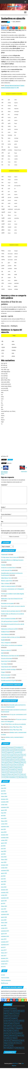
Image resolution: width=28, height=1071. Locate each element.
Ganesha (14, 757)
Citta (3, 752)
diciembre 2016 (4, 958)
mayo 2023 (3, 851)
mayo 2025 (3, 813)
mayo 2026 (3, 788)
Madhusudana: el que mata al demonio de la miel (11, 598)
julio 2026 (3, 785)
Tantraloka (3, 565)
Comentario (4, 485)
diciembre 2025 (4, 799)
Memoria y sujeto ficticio (6, 580)
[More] (25, 28)
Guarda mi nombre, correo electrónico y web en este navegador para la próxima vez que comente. (13, 532)
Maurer (23, 762)
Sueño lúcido (18, 767)
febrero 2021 (4, 906)
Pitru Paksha (4, 664)
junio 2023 (3, 848)
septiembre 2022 (5, 870)
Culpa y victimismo (5, 583)
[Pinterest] (13, 28)
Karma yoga (5, 762)
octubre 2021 (4, 895)
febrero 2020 (4, 922)
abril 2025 (3, 815)
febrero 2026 (4, 796)
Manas (11, 762)
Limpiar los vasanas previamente (8, 586)
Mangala (17, 762)
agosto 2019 (4, 933)
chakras (22, 750)
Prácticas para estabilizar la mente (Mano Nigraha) (12, 593)
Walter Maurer (22, 777)
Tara (2, 724)
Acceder (3, 975)
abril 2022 (3, 884)
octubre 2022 (4, 867)
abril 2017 (3, 947)
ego (3, 757)
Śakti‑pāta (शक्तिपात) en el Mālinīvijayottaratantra (12, 560)
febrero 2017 (4, 953)
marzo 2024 (3, 832)
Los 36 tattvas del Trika (6, 570)
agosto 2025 (4, 810)
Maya (3, 764)
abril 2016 (3, 966)
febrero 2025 (4, 821)
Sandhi (11, 767)
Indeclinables (24, 471)
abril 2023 (3, 854)
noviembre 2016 (4, 961)
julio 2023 (3, 846)
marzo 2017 (3, 950)
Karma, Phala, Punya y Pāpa (16, 727)
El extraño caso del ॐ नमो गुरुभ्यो (8, 680)
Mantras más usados (5, 675)
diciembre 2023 (4, 835)
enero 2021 (3, 909)
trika (20, 772)
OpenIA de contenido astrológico (8, 669)
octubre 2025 (4, 804)
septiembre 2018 (5, 936)
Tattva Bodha (12, 769)
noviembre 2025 (4, 802)
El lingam (3, 672)
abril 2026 (3, 791)
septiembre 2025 (5, 807)
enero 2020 (3, 925)
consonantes (17, 752)
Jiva (17, 759)
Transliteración (13, 772)
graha (20, 757)
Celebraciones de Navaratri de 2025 (9, 629)
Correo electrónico (6, 514)
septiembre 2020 (5, 914)
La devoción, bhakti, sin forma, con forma (10, 637)
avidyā (4, 750)
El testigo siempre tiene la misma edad (10, 557)
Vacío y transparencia (6, 642)
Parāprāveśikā (4, 554)
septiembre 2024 (5, 826)
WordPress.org (4, 983)
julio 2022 (3, 876)
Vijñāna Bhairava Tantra (6, 578)
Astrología (11, 747)
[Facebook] (2, 28)
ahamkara (4, 747)
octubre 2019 (4, 928)
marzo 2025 (3, 818)
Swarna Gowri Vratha (5, 661)
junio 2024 (3, 829)
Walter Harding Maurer (11, 777)
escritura (8, 757)
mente (9, 764)
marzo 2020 (3, 920)
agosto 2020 (4, 917)
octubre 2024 (4, 824)
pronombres (15, 764)
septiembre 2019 (5, 931)
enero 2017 (3, 955)
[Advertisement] (14, 440)
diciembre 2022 (4, 865)
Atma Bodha (19, 747)
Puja (21, 764)
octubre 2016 (4, 964)
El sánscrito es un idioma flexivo (8, 567)
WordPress (15, 1063)
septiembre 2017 (5, 944)
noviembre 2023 (4, 837)
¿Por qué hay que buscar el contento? (9, 621)
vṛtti (3, 777)
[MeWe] (16, 28)
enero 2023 (3, 862)
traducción (5, 772)
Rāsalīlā (3, 640)
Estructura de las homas (6, 658)
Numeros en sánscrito (6, 650)
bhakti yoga (10, 750)
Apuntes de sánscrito (14, 6)
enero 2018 (3, 939)
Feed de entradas (5, 977)
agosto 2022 (4, 873)
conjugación (10, 752)
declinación (5, 755)
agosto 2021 (4, 900)
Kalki (2, 653)
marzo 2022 (3, 887)
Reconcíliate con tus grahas (7, 603)
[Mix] (19, 28)
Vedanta (10, 774)
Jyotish (22, 759)
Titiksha (19, 769)
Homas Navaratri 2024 (6, 666)
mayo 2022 (3, 881)
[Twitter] (5, 28)
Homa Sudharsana (5, 634)
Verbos (17, 774)
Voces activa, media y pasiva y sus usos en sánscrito (13, 606)
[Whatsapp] (22, 28)
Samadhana (5, 767)
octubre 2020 (4, 911)
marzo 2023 (3, 857)
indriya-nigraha (10, 759)
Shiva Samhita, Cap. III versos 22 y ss (4, 473)
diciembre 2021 (4, 889)
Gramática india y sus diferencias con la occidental (12, 614)
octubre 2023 (4, 840)
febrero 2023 (4, 859)
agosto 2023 (4, 843)
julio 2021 (3, 903)
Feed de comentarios (6, 980)
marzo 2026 (3, 793)
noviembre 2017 (4, 942)
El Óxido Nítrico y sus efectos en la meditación (11, 645)
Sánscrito (10, 459)
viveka (23, 774)
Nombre (3, 507)
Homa (4, 759)
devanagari (12, 755)
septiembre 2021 (5, 898)
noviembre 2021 (4, 892)
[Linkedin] (11, 28)
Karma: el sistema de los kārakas (8, 618)
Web (2, 521)
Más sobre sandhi (5, 677)
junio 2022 (3, 879)
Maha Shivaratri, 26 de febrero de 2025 (10, 655)
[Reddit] (8, 28)
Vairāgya (4, 774)
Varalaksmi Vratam (5, 631)
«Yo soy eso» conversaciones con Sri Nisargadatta (12, 589)
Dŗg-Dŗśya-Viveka (20, 755)
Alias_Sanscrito (16, 21)
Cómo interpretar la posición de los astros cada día (12, 624)
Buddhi (17, 750)
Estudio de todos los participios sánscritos (10, 611)
